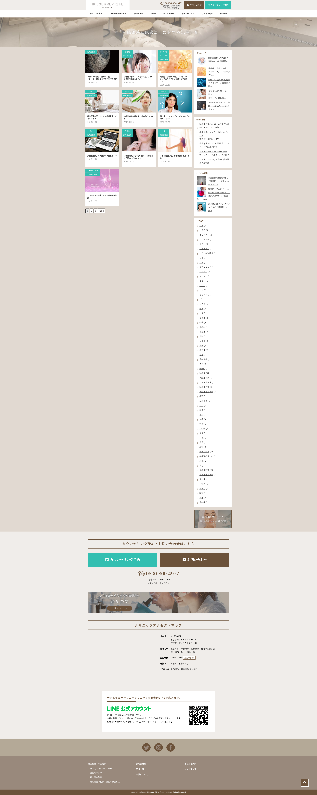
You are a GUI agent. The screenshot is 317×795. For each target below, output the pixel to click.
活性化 (202, 428)
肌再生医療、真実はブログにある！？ (102, 156)
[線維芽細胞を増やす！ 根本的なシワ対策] (139, 101)
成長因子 (203, 401)
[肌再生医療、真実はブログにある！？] (102, 140)
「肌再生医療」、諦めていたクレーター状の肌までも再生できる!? (102, 78)
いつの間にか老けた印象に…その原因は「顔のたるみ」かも (138, 157)
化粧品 (202, 327)
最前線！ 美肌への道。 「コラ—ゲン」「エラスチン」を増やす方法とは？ (174, 79)
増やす (127, 91)
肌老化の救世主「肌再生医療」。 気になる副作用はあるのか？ (139, 78)
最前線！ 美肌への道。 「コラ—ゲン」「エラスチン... (219, 71)
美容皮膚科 (138, 14)
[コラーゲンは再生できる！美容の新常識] (102, 180)
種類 (201, 447)
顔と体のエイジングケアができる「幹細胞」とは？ (174, 117)
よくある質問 (207, 14)
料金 (201, 410)
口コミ (202, 341)
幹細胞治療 (204, 387)
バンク (202, 286)
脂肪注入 (203, 479)
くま (91, 131)
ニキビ (202, 281)
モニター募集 (168, 14)
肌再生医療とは (206, 475)
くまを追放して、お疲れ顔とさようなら (174, 157)
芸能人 (202, 484)
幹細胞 (163, 91)
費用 (201, 498)
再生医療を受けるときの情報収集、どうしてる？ (102, 117)
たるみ (127, 131)
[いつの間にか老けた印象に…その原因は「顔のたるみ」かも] (139, 140)
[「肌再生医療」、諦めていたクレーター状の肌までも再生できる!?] (102, 61)
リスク (202, 304)
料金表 (153, 14)
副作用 (127, 52)
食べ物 (202, 502)
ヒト (201, 290)
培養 (201, 345)
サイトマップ (190, 769)
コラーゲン (164, 56)
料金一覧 (140, 769)
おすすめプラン (188, 14)
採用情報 (223, 14)
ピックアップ (205, 295)
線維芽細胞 (164, 59)
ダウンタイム (205, 267)
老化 (201, 461)
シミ (201, 262)
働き (201, 309)
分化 (201, 313)
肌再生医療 (91, 52)
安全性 (202, 369)
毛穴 (201, 415)
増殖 (201, 355)
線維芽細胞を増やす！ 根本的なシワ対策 (139, 117)
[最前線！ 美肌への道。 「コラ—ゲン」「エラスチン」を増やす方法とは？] (175, 61)
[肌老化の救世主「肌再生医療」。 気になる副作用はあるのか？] (139, 61)
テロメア (203, 276)
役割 (201, 396)
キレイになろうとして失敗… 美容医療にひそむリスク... (219, 105)
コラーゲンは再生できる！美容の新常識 (102, 196)
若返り (202, 488)
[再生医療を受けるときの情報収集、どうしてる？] (102, 101)
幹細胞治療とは (206, 392)
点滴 (201, 433)
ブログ (91, 91)
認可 (201, 493)
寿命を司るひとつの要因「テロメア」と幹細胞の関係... (219, 83)
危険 (201, 336)
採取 (201, 406)
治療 (201, 419)
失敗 (201, 364)
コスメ (202, 244)
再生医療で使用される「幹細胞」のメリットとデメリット (219, 181)
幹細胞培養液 (205, 382)
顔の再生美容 (96, 773)
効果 (201, 322)
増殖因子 (203, 359)
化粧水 (202, 332)
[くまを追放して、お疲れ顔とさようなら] (175, 140)
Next (101, 211)
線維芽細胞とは (206, 456)
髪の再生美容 (96, 777)
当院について (142, 774)
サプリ (202, 258)
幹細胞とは (204, 378)
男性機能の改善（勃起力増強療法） (106, 782)
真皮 (201, 442)
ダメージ (203, 272)
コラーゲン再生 (92, 171)
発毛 (201, 438)
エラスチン (164, 52)
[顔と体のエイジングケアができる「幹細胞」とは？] (175, 101)
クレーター (204, 239)
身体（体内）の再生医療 (101, 768)
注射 (201, 424)
